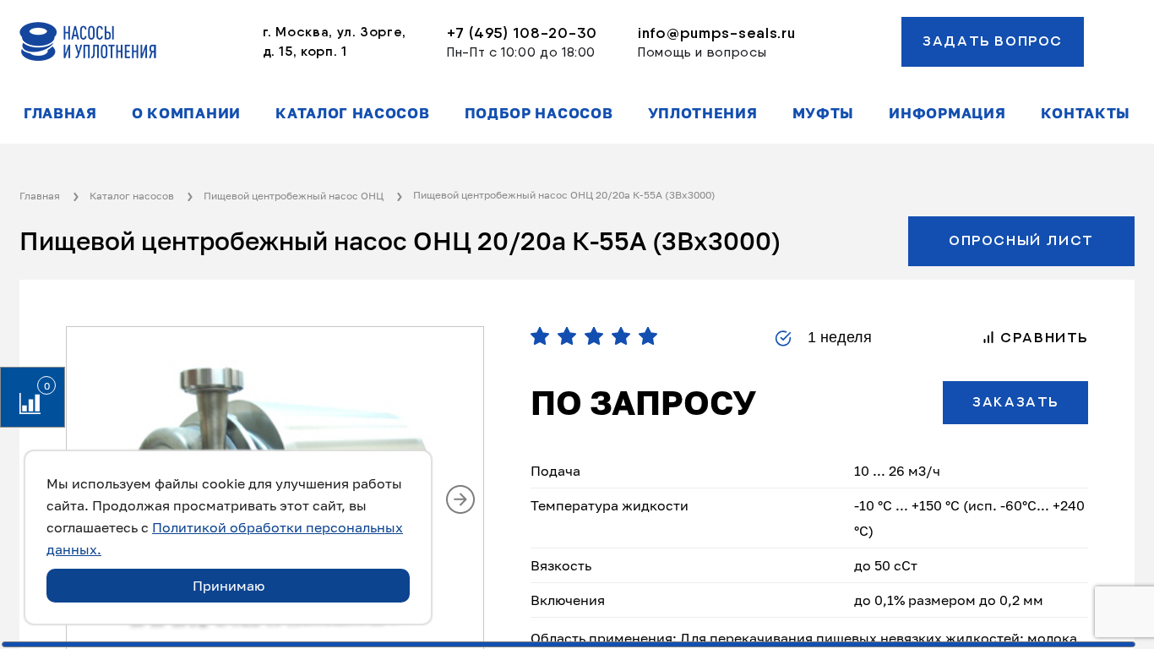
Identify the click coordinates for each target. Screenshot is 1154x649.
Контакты (1085, 113)
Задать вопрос (993, 41)
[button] (460, 499)
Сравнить (1042, 338)
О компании (186, 113)
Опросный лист (1021, 241)
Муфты (823, 113)
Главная (60, 113)
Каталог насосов (352, 113)
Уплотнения (703, 113)
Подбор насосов (539, 113)
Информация (947, 113)
